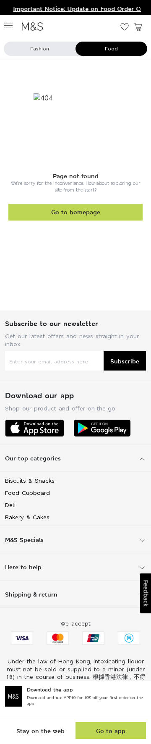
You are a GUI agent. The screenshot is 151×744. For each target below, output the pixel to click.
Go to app (110, 731)
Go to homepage (75, 212)
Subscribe (124, 361)
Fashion (39, 48)
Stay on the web (40, 731)
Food (111, 48)
